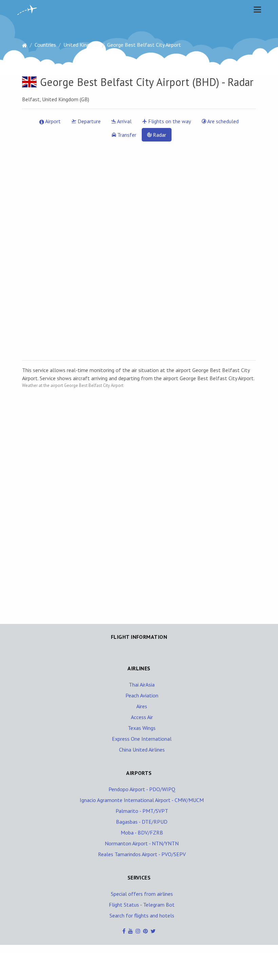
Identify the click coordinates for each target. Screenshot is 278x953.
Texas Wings (142, 727)
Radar (159, 134)
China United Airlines (142, 749)
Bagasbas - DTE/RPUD (141, 821)
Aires (141, 706)
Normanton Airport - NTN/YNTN (142, 843)
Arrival (124, 121)
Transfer (126, 134)
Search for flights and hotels (142, 915)
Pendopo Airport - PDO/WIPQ (141, 789)
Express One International (142, 738)
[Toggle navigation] (255, 9)
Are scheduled (222, 121)
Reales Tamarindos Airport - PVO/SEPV (142, 854)
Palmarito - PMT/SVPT (142, 810)
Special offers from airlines (142, 893)
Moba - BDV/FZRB (142, 832)
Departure (88, 121)
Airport (52, 121)
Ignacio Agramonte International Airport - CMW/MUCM (142, 800)
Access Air (142, 717)
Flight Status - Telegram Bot (142, 904)
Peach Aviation (141, 695)
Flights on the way (169, 121)
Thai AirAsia (142, 684)
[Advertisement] (73, 498)
